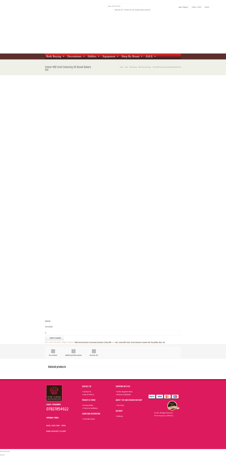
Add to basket (55, 338)
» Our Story (120, 405)
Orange (144, 342)
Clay (116, 342)
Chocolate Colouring (96, 342)
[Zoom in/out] (8, 451)
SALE (149, 56)
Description (53, 355)
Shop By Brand (130, 56)
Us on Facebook (158, 390)
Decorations (74, 56)
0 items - (196, 7)
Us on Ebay (152, 390)
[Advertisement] (113, 33)
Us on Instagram (176, 390)
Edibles (92, 56)
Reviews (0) (94, 355)
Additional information (73, 355)
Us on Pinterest (170, 390)
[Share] (3, 451)
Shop (126, 67)
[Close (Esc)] (1, 451)
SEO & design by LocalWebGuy (163, 416)
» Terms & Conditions (90, 408)
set (164, 342)
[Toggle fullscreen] (6, 451)
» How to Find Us (88, 395)
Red (149, 342)
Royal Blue (154, 342)
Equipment (109, 56)
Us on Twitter (164, 390)
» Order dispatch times (124, 392)
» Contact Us (86, 392)
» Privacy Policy (87, 405)
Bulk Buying (53, 56)
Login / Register (183, 7)
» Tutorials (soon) (88, 419)
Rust (160, 342)
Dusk (128, 342)
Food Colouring (136, 342)
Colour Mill (107, 342)
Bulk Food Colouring (144, 67)
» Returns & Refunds (123, 395)
